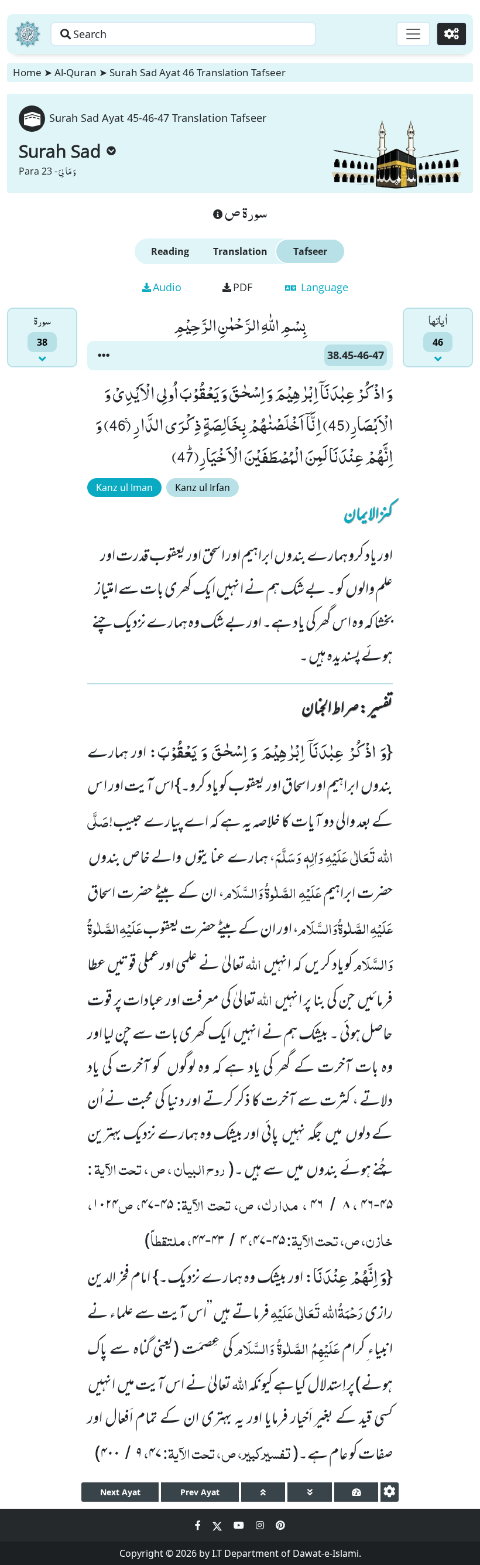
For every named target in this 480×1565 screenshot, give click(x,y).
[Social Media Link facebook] (199, 1525)
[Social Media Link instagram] (261, 1525)
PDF (242, 287)
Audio (167, 287)
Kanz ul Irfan (202, 487)
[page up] (263, 1492)
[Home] (27, 34)
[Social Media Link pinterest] (280, 1525)
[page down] (309, 1492)
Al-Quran (75, 72)
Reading (170, 251)
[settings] (389, 1492)
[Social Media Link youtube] (240, 1525)
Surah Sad (60, 151)
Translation (240, 251)
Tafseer (310, 251)
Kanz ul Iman (124, 487)
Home (27, 72)
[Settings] (451, 34)
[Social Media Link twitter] (218, 1525)
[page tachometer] (356, 1492)
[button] (103, 355)
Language (323, 287)
